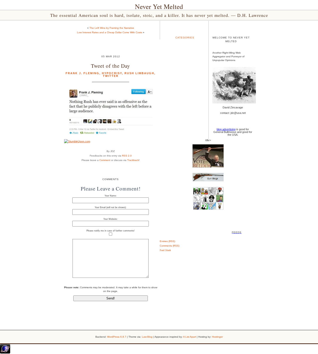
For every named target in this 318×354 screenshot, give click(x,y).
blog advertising (226, 129)
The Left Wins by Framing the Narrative (111, 28)
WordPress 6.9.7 (116, 336)
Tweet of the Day (110, 65)
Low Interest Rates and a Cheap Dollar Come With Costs (109, 32)
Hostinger (217, 336)
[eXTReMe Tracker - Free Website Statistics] (5, 352)
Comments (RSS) (169, 245)
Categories (184, 37)
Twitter (111, 75)
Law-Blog (147, 336)
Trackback (133, 160)
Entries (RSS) (167, 241)
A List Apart (189, 336)
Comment (104, 160)
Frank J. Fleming (82, 73)
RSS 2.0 (127, 155)
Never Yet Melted (159, 6)
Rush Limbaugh (139, 73)
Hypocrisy (112, 73)
